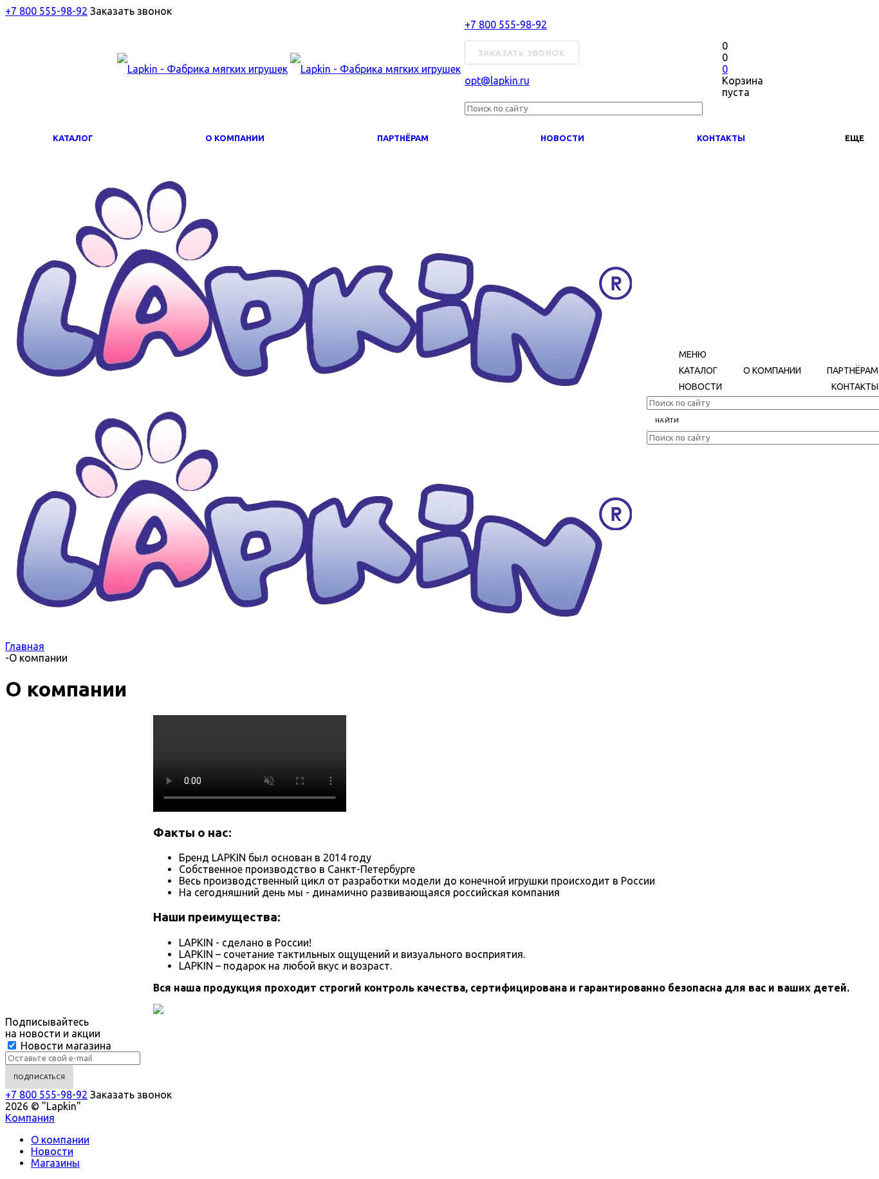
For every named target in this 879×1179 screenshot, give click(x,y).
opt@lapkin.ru (497, 80)
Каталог (73, 137)
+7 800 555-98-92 (46, 11)
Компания (30, 1118)
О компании (234, 137)
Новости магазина (64, 1045)
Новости (562, 137)
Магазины (55, 1163)
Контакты (721, 137)
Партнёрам (403, 137)
